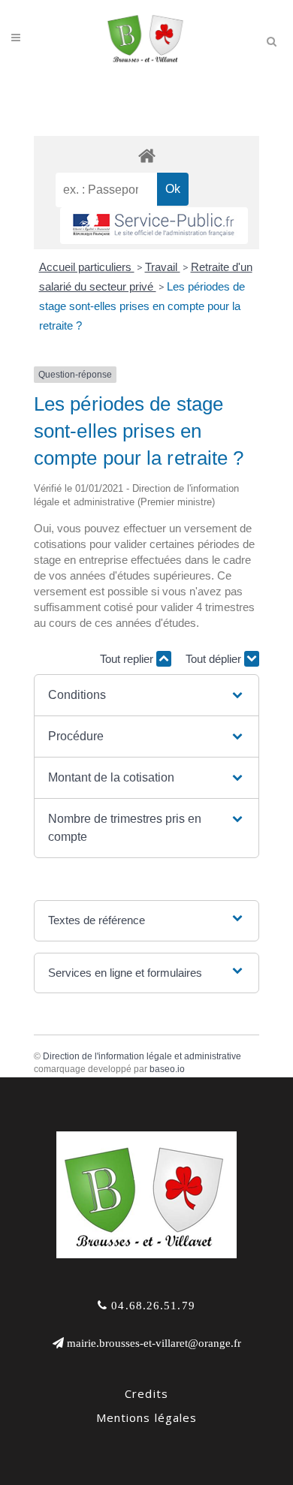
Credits (146, 1393)
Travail (162, 267)
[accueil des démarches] (146, 155)
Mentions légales (147, 1417)
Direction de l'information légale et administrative (142, 1056)
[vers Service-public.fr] (154, 225)
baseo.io (167, 1069)
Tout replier (128, 658)
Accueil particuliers (86, 267)
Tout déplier (215, 658)
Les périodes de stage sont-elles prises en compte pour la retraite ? (142, 306)
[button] (146, 695)
